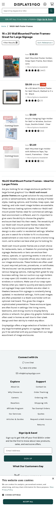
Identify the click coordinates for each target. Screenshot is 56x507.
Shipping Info (41, 403)
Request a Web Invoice (41, 419)
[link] (27, 4)
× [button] (53, 479)
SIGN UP (28, 458)
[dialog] (28, 491)
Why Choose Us (15, 392)
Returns (41, 424)
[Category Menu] (6, 4)
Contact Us (41, 387)
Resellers (15, 403)
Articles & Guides (15, 419)
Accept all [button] (28, 502)
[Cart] (52, 4)
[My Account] (45, 4)
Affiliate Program (15, 408)
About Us (15, 387)
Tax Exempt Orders (41, 408)
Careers (15, 397)
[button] (28, 494)
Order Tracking (41, 392)
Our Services (15, 414)
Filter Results (9, 43)
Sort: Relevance (45, 43)
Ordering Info (41, 397)
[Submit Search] (51, 11)
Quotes (41, 414)
